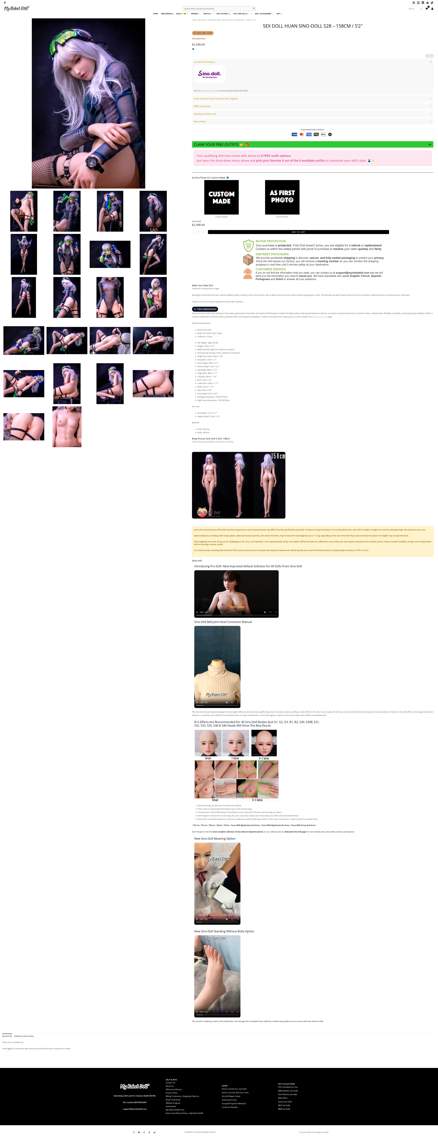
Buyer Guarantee (173, 1099)
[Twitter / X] (414, 3)
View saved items (198, 38)
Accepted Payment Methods (234, 1103)
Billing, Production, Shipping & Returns (182, 1096)
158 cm (212, 825)
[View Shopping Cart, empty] (426, 9)
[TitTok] (149, 1132)
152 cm (196, 825)
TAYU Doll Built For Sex (288, 1087)
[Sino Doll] (210, 74)
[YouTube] (139, 1132)
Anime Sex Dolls (285, 1101)
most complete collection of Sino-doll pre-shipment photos (237, 831)
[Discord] (423, 3)
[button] (187, 14)
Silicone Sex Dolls (319, 316)
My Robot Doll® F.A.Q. (175, 1110)
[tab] (312, 76)
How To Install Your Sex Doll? (234, 1089)
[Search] (254, 8)
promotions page (208, 90)
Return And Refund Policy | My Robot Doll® (184, 1113)
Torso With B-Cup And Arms (303, 825)
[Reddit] (427, 3)
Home (194, 20)
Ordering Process (229, 1100)
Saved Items (171, 1106)
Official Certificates (174, 1089)
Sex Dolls (202, 20)
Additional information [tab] (24, 1036)
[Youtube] (418, 3)
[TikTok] (432, 3)
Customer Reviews (230, 1107)
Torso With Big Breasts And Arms (245, 825)
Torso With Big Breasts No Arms (275, 825)
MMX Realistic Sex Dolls (288, 1091)
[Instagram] (144, 1132)
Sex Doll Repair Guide (231, 1096)
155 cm (204, 825)
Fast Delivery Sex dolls (287, 1094)
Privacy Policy (171, 1093)
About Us (170, 1086)
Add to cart (298, 232)
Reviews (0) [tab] (7, 1036)
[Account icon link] (432, 9)
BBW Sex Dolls (284, 1109)
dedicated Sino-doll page (295, 831)
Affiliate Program (173, 1103)
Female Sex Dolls (213, 20)
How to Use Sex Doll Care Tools (235, 1092)
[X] (134, 1132)
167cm (226, 825)
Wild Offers (283, 1098)
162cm (219, 825)
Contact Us (170, 1082)
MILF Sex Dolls (284, 1105)
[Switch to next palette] (5, 3)
